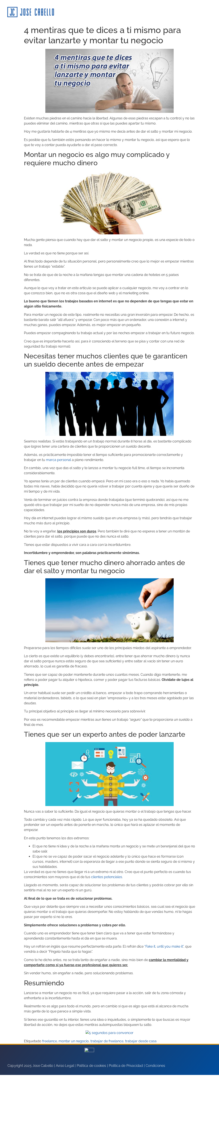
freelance (49, 1041)
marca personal (58, 460)
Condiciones (155, 1066)
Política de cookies (91, 1066)
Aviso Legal (65, 1066)
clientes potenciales (106, 877)
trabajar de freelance (106, 1041)
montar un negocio (74, 1041)
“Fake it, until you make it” (163, 946)
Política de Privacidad (126, 1066)
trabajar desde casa (141, 1041)
